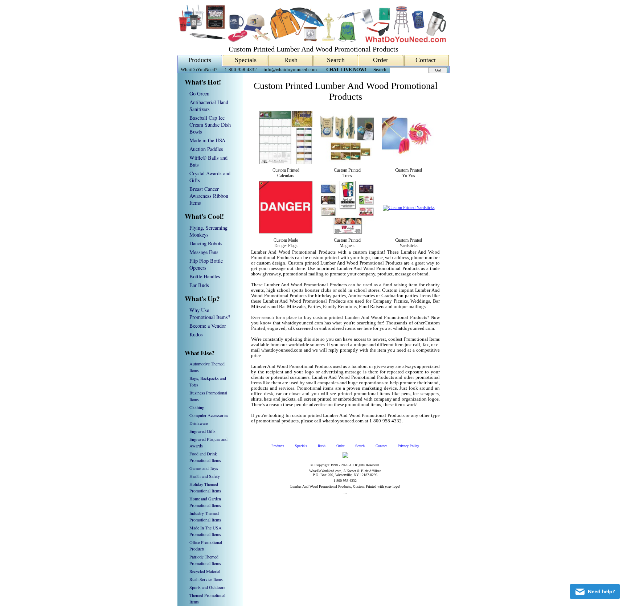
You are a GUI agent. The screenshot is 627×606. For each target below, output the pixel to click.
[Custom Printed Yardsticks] (409, 207)
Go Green (199, 93)
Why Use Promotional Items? (209, 313)
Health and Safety (204, 476)
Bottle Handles (204, 276)
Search (336, 60)
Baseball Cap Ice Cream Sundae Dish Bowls (210, 124)
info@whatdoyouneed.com (290, 69)
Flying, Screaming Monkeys (208, 231)
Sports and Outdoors (207, 587)
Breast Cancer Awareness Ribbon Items (208, 195)
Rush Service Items (206, 579)
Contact (425, 60)
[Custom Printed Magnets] (347, 232)
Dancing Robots (205, 243)
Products (199, 60)
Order (380, 60)
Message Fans (203, 252)
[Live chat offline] (595, 591)
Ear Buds (199, 285)
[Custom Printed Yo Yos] (408, 162)
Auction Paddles (206, 149)
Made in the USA (207, 140)
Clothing (196, 407)
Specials (246, 60)
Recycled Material (204, 571)
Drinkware (198, 423)
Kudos (196, 334)
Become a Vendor (207, 325)
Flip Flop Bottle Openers (206, 264)
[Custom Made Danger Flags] (285, 232)
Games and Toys (203, 468)
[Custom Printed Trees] (347, 162)
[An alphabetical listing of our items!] (311, 40)
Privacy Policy (408, 446)
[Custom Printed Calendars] (285, 162)
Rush (291, 60)
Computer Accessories (208, 415)
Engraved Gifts (202, 431)
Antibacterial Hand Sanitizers (208, 105)
